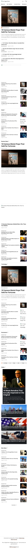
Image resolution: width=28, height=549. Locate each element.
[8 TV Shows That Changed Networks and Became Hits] (23, 252)
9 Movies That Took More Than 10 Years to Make (9, 128)
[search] (20, 1)
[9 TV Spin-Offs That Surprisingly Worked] (23, 104)
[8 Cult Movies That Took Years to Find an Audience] (23, 135)
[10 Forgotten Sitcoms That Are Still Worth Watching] (23, 499)
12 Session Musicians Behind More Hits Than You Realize (13, 224)
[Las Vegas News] (5, 1)
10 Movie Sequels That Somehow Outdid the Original (10, 246)
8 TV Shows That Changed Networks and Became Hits (9, 252)
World (2, 110)
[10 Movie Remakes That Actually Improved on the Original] (14, 378)
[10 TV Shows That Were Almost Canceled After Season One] (23, 91)
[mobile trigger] (25, 1)
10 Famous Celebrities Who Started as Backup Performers (9, 486)
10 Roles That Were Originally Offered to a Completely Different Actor (10, 493)
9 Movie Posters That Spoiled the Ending (9, 478)
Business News (4, 141)
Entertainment (6, 27)
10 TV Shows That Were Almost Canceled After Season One (9, 91)
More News (4, 448)
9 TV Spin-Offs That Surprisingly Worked (12, 54)
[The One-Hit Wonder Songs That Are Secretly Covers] (23, 97)
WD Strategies (13, 547)
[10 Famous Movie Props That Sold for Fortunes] (14, 16)
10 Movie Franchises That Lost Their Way (9, 458)
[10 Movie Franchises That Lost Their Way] (23, 459)
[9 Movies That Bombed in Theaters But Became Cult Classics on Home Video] (23, 114)
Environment (4, 332)
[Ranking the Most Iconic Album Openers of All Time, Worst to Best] (23, 239)
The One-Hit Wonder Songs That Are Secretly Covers (8, 97)
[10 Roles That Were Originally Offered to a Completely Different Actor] (23, 492)
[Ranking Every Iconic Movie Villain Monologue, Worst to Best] (23, 232)
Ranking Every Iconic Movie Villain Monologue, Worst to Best (8, 232)
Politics (3, 367)
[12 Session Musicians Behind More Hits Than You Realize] (14, 214)
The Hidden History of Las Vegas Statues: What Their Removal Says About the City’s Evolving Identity (13, 413)
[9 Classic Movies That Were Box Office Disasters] (23, 121)
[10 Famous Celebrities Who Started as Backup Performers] (23, 485)
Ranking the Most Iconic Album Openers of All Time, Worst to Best (10, 239)
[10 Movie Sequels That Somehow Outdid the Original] (23, 245)
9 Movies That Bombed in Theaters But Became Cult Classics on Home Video (9, 114)
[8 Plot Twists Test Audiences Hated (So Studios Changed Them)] (23, 259)
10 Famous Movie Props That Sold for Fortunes (12, 31)
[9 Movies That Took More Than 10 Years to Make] (23, 128)
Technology (4, 264)
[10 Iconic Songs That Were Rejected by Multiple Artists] (23, 472)
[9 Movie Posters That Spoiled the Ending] (23, 479)
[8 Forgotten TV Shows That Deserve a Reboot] (23, 465)
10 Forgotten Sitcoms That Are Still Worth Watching (10, 500)
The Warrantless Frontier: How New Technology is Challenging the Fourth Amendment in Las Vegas (13, 427)
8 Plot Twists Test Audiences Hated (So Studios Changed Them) (9, 259)
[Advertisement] (14, 189)
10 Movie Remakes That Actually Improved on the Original (13, 392)
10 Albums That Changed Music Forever (9, 452)
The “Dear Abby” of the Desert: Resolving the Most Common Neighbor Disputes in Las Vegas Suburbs (14, 440)
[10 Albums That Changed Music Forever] (23, 452)
